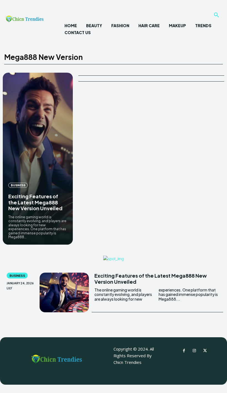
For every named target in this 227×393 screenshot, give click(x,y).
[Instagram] (194, 351)
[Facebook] (184, 351)
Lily (9, 288)
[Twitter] (205, 351)
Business (18, 185)
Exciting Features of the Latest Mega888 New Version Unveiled (35, 202)
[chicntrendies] (24, 20)
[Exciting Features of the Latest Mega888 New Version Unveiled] (38, 159)
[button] (216, 15)
